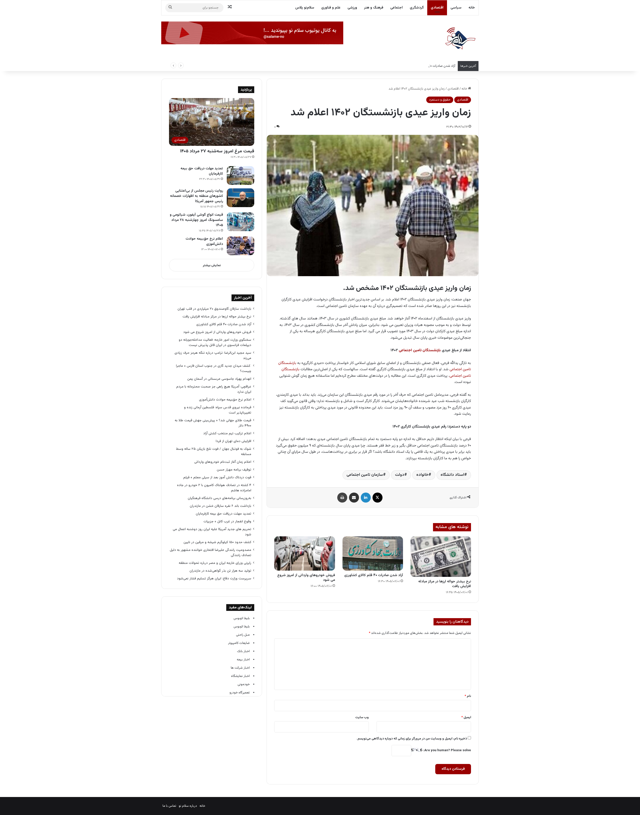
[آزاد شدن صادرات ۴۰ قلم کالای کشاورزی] (372, 553)
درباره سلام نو (188, 805)
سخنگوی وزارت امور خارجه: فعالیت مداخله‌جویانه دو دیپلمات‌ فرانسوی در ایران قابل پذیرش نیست (215, 342)
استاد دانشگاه (452, 475)
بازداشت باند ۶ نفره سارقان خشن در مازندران (220, 506)
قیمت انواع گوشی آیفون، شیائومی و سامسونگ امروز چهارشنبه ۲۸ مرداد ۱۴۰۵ (196, 220)
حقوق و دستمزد (439, 99)
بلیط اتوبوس (242, 618)
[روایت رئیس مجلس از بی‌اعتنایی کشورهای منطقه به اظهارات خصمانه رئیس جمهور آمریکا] (240, 197)
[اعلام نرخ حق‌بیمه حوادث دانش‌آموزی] (240, 245)
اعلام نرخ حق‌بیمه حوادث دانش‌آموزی (204, 241)
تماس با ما (169, 805)
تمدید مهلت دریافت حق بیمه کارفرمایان (201, 171)
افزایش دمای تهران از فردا (233, 441)
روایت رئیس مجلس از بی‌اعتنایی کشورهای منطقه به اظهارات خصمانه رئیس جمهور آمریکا (196, 196)
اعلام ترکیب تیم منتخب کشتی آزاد (227, 433)
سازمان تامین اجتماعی (364, 475)
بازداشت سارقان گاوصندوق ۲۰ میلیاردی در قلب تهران (214, 308)
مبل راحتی (243, 634)
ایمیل (466, 717)
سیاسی (456, 8)
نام (467, 696)
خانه (471, 8)
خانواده (422, 475)
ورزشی (352, 8)
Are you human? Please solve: (446, 750)
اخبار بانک (243, 651)
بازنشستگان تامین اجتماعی (420, 350)
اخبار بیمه (243, 659)
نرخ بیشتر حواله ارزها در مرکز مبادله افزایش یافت (444, 584)
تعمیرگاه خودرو (240, 692)
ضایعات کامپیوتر (239, 643)
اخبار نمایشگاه (240, 676)
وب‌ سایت (362, 717)
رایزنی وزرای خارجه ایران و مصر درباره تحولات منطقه (215, 563)
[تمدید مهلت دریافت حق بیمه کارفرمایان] (240, 175)
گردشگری (417, 8)
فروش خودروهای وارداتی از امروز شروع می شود (306, 578)
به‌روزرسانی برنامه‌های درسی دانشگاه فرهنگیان (218, 498)
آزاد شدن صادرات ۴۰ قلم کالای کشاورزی (429, 66)
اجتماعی (396, 8)
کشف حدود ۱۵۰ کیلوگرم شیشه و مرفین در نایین (217, 542)
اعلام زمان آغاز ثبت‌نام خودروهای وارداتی (222, 462)
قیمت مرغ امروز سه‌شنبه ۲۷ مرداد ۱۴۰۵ (217, 151)
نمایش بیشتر (212, 265)
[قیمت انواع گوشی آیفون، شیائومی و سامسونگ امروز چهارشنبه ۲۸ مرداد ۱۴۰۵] (240, 221)
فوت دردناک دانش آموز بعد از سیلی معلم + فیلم (217, 477)
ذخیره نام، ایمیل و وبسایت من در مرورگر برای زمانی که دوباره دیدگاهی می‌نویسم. (411, 738)
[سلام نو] (460, 39)
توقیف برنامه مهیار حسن (234, 469)
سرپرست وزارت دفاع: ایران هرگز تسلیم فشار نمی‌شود (214, 578)
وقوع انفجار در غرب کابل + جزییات (227, 521)
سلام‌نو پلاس (304, 8)
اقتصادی (437, 8)
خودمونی (244, 684)
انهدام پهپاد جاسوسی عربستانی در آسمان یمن (219, 378)
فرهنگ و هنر (373, 8)
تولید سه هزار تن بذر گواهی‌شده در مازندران (220, 570)
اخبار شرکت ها (240, 667)
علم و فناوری (330, 8)
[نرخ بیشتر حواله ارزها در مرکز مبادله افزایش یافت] (440, 556)
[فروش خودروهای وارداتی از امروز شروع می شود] (304, 553)
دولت (399, 475)
